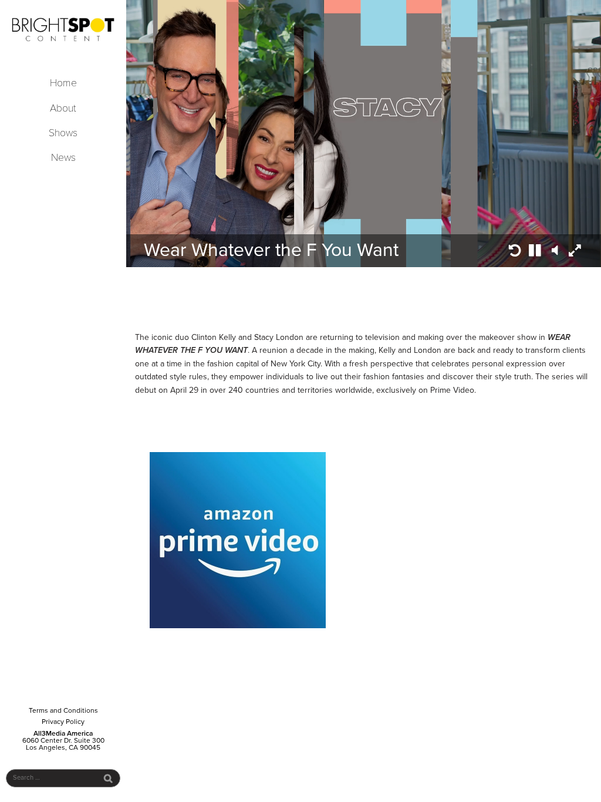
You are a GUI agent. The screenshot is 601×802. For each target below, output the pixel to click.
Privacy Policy (63, 721)
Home (63, 83)
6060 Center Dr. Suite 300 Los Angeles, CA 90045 (63, 744)
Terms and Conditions (63, 710)
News (63, 157)
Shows (63, 133)
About (63, 108)
